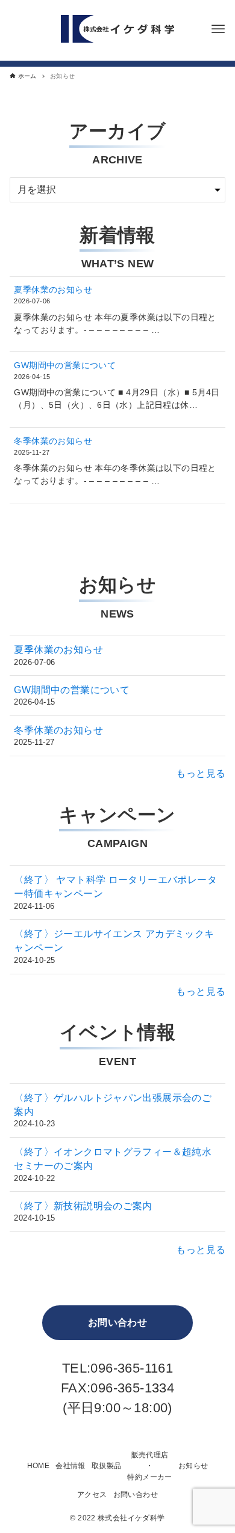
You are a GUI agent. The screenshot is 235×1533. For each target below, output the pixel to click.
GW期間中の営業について (65, 365)
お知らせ (193, 1466)
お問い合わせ (117, 1322)
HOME (38, 1466)
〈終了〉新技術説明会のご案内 (83, 1206)
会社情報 (70, 1466)
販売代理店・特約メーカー (149, 1466)
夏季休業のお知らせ (53, 289)
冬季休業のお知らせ (53, 441)
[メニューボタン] (218, 29)
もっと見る (200, 773)
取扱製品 (107, 1466)
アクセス (92, 1494)
